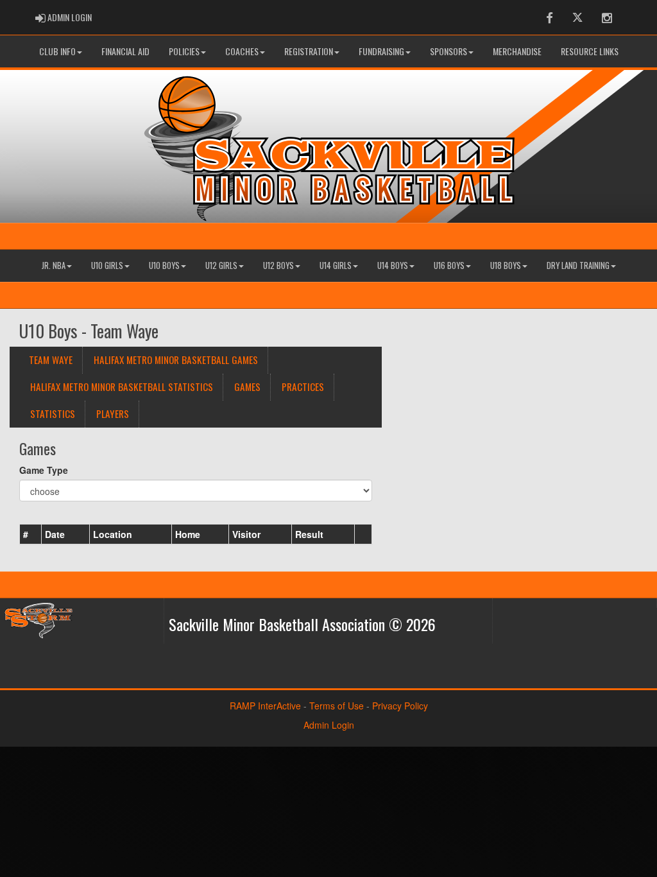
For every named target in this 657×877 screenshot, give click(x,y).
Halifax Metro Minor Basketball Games (176, 359)
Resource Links (590, 51)
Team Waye (51, 359)
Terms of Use (336, 705)
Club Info (57, 51)
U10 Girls (107, 265)
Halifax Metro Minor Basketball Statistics (121, 386)
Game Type (43, 470)
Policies (184, 51)
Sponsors (448, 51)
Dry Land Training (578, 265)
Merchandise (517, 51)
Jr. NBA (53, 265)
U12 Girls (221, 265)
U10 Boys (164, 265)
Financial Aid (125, 51)
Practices (303, 386)
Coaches (242, 51)
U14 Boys (392, 265)
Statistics (52, 413)
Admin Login (328, 724)
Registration (308, 51)
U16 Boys (449, 265)
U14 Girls (336, 265)
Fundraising (381, 51)
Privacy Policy (400, 705)
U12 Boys (278, 265)
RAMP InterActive (265, 705)
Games (247, 386)
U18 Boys (505, 265)
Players (112, 413)
